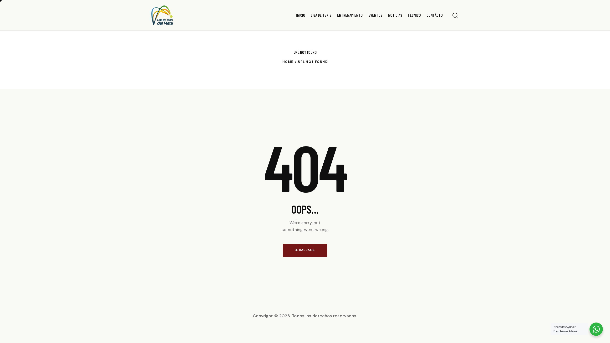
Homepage (305, 250)
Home (288, 62)
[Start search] (455, 16)
